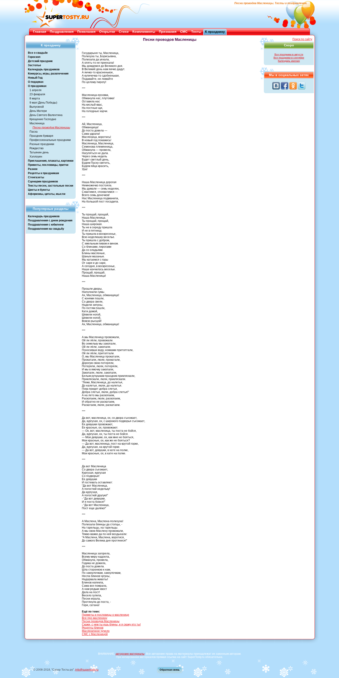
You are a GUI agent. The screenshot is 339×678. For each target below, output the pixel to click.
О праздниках (37, 86)
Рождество (37, 148)
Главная (39, 31)
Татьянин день (39, 152)
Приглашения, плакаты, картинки (50, 160)
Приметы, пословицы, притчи (48, 165)
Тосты (196, 31)
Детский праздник (40, 61)
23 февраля (37, 94)
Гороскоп (34, 57)
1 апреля (36, 90)
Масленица (37, 123)
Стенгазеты (36, 177)
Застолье (34, 65)
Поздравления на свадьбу (46, 228)
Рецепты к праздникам (43, 173)
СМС (183, 31)
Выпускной (37, 106)
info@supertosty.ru (86, 669)
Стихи (124, 31)
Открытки (107, 31)
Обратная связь (170, 669)
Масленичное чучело (96, 631)
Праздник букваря (41, 135)
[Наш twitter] (301, 85)
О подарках (36, 81)
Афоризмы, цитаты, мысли (46, 194)
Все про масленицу (94, 618)
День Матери (38, 111)
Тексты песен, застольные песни (50, 185)
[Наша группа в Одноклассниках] (293, 85)
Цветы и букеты (39, 189)
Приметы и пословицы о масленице (105, 614)
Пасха (34, 131)
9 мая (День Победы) (43, 102)
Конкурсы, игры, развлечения (48, 73)
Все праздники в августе (288, 54)
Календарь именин (289, 60)
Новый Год (35, 77)
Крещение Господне (43, 119)
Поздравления (62, 31)
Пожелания (86, 31)
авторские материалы (130, 653)
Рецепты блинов (92, 627)
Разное (33, 169)
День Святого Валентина (46, 115)
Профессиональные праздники (50, 140)
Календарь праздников (43, 69)
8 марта (35, 98)
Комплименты (143, 31)
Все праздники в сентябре (289, 57)
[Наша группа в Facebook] (284, 85)
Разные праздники (42, 144)
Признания (167, 31)
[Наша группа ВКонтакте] (276, 85)
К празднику (215, 31)
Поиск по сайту (302, 39)
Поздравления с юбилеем (46, 224)
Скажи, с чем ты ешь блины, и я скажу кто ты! (111, 624)
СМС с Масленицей (95, 634)
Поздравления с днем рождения (50, 220)
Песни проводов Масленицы (51, 127)
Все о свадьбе (38, 52)
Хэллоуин (36, 156)
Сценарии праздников (43, 181)
